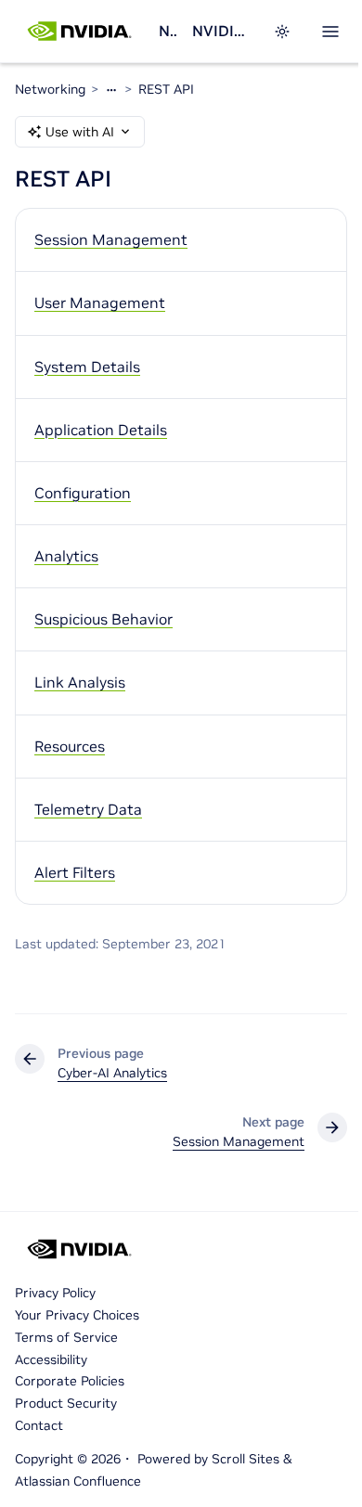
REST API (166, 89)
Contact (39, 1425)
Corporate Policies (69, 1380)
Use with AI (79, 131)
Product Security (66, 1403)
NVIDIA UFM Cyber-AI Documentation (221, 30)
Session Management (110, 239)
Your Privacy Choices (77, 1315)
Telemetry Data (88, 809)
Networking (168, 30)
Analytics (66, 556)
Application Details (100, 429)
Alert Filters (74, 872)
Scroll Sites (245, 1458)
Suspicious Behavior (103, 619)
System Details (87, 366)
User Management (99, 302)
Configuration (82, 492)
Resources (69, 746)
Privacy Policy (55, 1292)
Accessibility (51, 1359)
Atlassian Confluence (78, 1481)
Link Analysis (79, 682)
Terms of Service (66, 1337)
